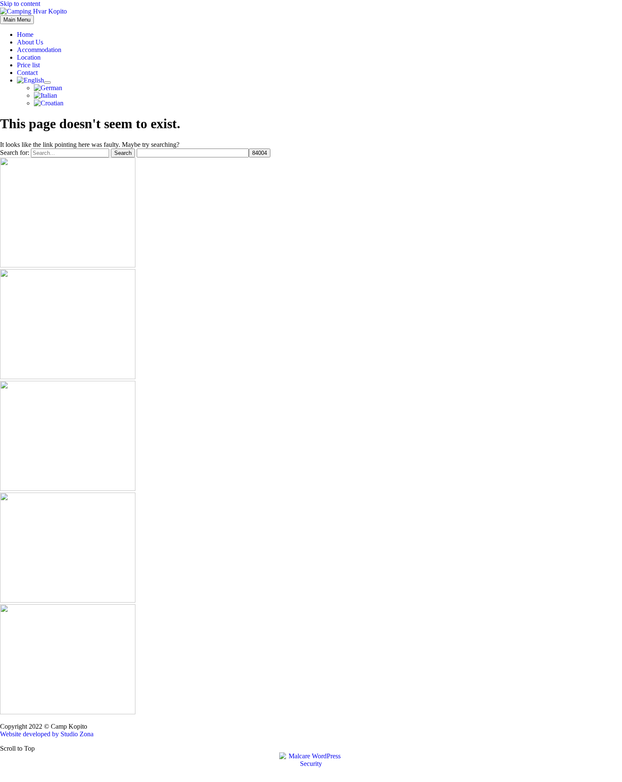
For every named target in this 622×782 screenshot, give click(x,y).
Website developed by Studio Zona (47, 734)
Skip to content (20, 3)
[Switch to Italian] (45, 95)
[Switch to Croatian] (48, 103)
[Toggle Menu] (47, 82)
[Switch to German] (48, 87)
